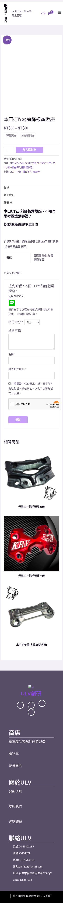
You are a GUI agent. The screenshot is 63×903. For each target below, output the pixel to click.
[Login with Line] (12, 303)
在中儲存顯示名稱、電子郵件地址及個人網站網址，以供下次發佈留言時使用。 (30, 388)
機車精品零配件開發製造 (19, 167)
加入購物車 (29, 149)
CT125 (12, 171)
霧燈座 (36, 171)
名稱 (11, 354)
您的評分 (15, 322)
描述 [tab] (6, 187)
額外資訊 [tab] (9, 195)
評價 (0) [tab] (8, 202)
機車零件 (27, 171)
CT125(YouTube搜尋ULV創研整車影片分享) (30, 163)
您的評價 (15, 331)
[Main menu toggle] (59, 12)
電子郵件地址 (17, 369)
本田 (19, 171)
